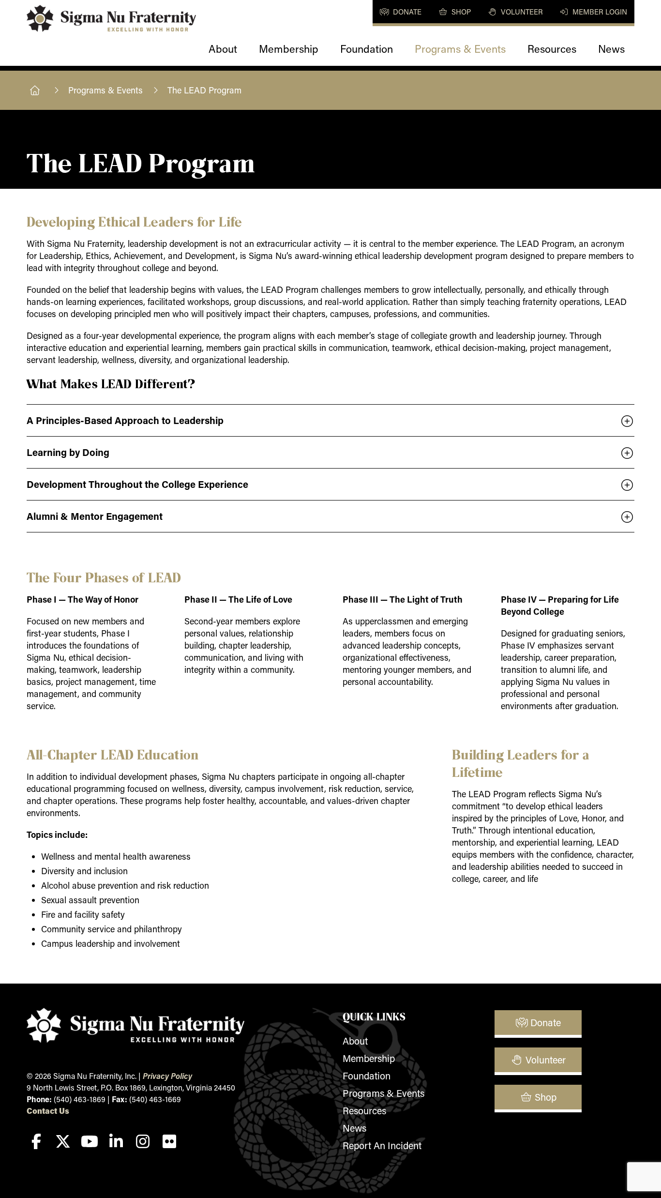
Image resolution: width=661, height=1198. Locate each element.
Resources (551, 49)
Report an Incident (382, 1145)
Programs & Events (460, 49)
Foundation (366, 49)
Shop (460, 11)
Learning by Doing (68, 452)
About (223, 49)
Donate (406, 11)
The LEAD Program (204, 90)
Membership (288, 49)
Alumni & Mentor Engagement (95, 516)
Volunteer (521, 11)
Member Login (599, 11)
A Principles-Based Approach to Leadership (125, 420)
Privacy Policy (167, 1076)
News (611, 49)
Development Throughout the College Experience (137, 484)
